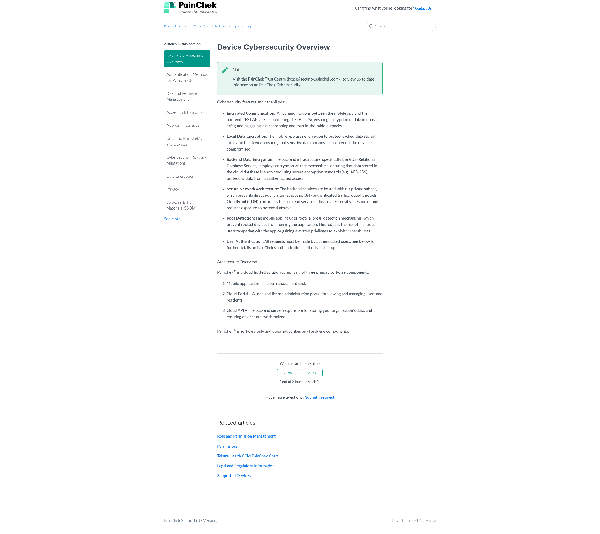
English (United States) (412, 521)
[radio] (287, 372)
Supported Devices (234, 476)
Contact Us (423, 8)
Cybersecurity (242, 26)
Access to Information (185, 112)
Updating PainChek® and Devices (184, 141)
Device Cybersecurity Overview (185, 59)
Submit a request (319, 397)
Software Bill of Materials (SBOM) (181, 205)
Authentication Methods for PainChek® (187, 78)
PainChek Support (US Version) (184, 26)
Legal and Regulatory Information (245, 466)
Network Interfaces (182, 125)
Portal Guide (218, 26)
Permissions (227, 446)
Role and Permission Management (183, 97)
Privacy (172, 189)
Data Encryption (180, 176)
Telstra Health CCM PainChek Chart (247, 456)
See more (172, 219)
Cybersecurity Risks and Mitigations (186, 160)
